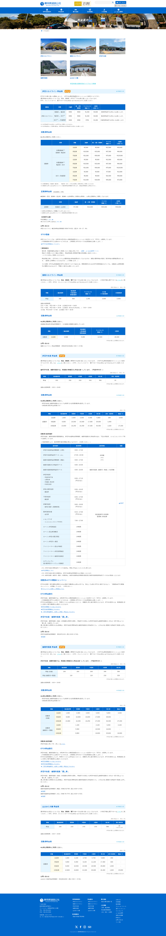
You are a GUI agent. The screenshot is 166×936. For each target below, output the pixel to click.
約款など (118, 917)
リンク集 (118, 922)
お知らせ (118, 899)
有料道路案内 (76, 899)
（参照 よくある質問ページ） (89, 251)
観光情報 (118, 904)
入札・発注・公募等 (106, 912)
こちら (49, 219)
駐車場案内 (75, 914)
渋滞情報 (118, 902)
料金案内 (90, 899)
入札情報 (103, 905)
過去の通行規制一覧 (106, 901)
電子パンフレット (120, 908)
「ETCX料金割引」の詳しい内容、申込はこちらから (58, 612)
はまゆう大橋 (74, 78)
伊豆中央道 (102, 56)
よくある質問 (119, 913)
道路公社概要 (119, 915)
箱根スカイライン (75, 56)
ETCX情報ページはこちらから (51, 607)
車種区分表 (121, 91)
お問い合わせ (119, 919)
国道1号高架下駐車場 (78, 916)
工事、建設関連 (105, 907)
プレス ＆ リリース (121, 906)
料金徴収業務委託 (106, 909)
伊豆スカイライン (46, 56)
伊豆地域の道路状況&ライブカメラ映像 (83, 83)
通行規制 (103, 899)
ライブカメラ (119, 911)
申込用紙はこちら (48, 570)
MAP (122, 503)
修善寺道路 (44, 78)
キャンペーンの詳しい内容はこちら (53, 589)
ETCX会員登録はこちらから (51, 244)
